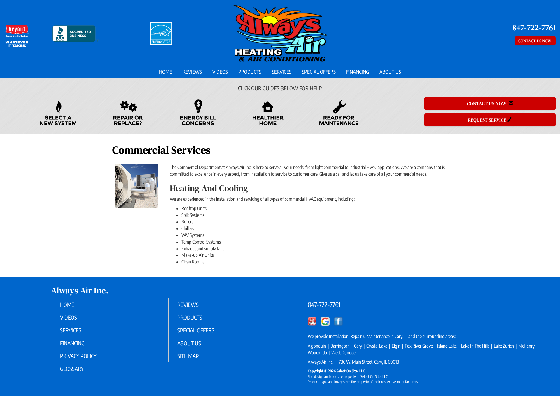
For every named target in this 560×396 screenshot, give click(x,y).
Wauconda (317, 352)
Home (165, 71)
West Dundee (343, 352)
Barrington (340, 346)
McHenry (526, 346)
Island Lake (447, 346)
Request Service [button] (488, 120)
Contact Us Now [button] (535, 41)
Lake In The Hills (475, 346)
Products (249, 71)
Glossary (72, 368)
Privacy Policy (78, 355)
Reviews (192, 71)
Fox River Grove (419, 346)
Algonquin (317, 346)
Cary (358, 346)
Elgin (396, 346)
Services (281, 71)
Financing (357, 71)
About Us (390, 71)
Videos (220, 71)
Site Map (188, 355)
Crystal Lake (376, 346)
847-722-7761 (324, 304)
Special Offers (319, 71)
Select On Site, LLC (351, 371)
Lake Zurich (504, 346)
